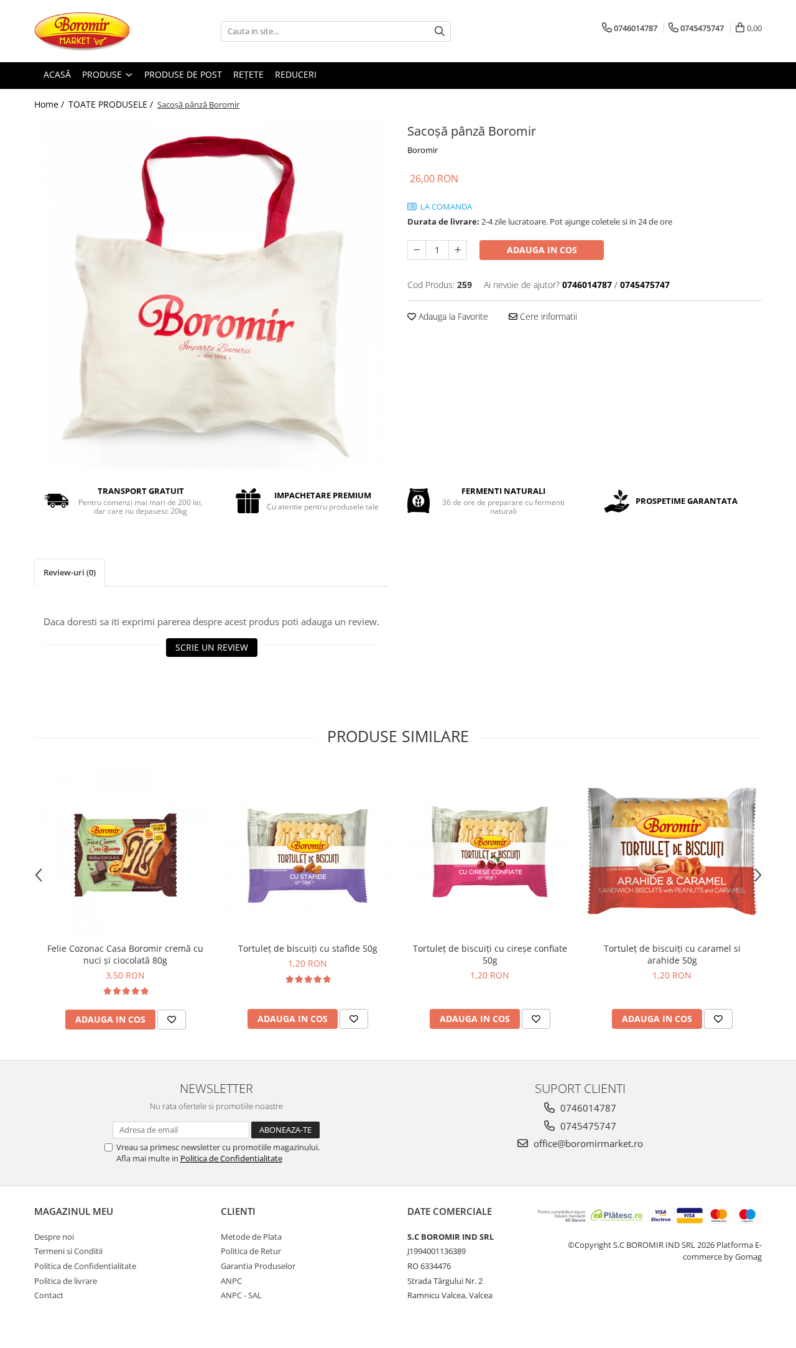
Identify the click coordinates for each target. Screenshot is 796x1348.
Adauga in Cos (542, 250)
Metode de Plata (251, 1236)
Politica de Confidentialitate (231, 1158)
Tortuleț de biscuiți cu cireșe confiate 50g (490, 954)
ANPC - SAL (241, 1295)
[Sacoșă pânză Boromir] (211, 294)
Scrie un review (211, 647)
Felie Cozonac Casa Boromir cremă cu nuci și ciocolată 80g (125, 954)
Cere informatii (547, 316)
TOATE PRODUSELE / (111, 104)
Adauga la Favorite (452, 316)
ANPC (231, 1280)
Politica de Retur (251, 1251)
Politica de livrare (65, 1280)
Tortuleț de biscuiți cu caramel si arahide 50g (672, 954)
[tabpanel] (211, 294)
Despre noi (54, 1236)
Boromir (422, 150)
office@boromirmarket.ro (587, 1143)
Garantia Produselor (258, 1265)
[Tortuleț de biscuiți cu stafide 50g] (307, 851)
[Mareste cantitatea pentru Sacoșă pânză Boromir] (457, 250)
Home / (50, 104)
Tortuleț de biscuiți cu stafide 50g (307, 948)
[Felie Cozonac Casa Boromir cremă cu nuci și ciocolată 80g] (125, 851)
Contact (48, 1295)
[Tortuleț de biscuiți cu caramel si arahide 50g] (672, 851)
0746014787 (587, 1108)
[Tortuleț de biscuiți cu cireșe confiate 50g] (490, 851)
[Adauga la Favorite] (171, 1020)
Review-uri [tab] (70, 572)
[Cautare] (439, 31)
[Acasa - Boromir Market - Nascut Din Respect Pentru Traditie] (96, 31)
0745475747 (587, 1126)
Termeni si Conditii (68, 1251)
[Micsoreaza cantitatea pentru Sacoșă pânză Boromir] (416, 250)
